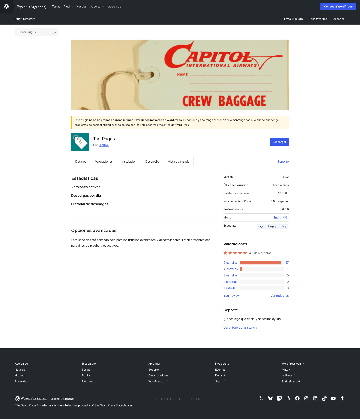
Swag (220, 381)
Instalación (129, 161)
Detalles (80, 161)
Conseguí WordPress (338, 6)
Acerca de (21, 363)
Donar (220, 375)
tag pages (273, 226)
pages (261, 226)
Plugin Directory (25, 18)
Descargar (279, 141)
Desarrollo (152, 161)
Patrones (87, 381)
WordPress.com (293, 363)
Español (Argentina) (62, 398)
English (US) (281, 217)
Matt (286, 369)
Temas (86, 369)
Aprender (154, 363)
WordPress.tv (158, 381)
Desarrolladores (158, 375)
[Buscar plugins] (54, 32)
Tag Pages (104, 138)
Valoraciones (104, 161)
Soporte (283, 161)
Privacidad (21, 381)
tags (284, 226)
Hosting (20, 375)
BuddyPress (291, 381)
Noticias (20, 369)
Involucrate (222, 363)
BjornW (104, 145)
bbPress (289, 375)
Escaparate (89, 363)
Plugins (86, 375)
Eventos (220, 369)
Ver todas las (280, 295)
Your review (232, 295)
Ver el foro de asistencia (240, 327)
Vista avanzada (179, 161)
